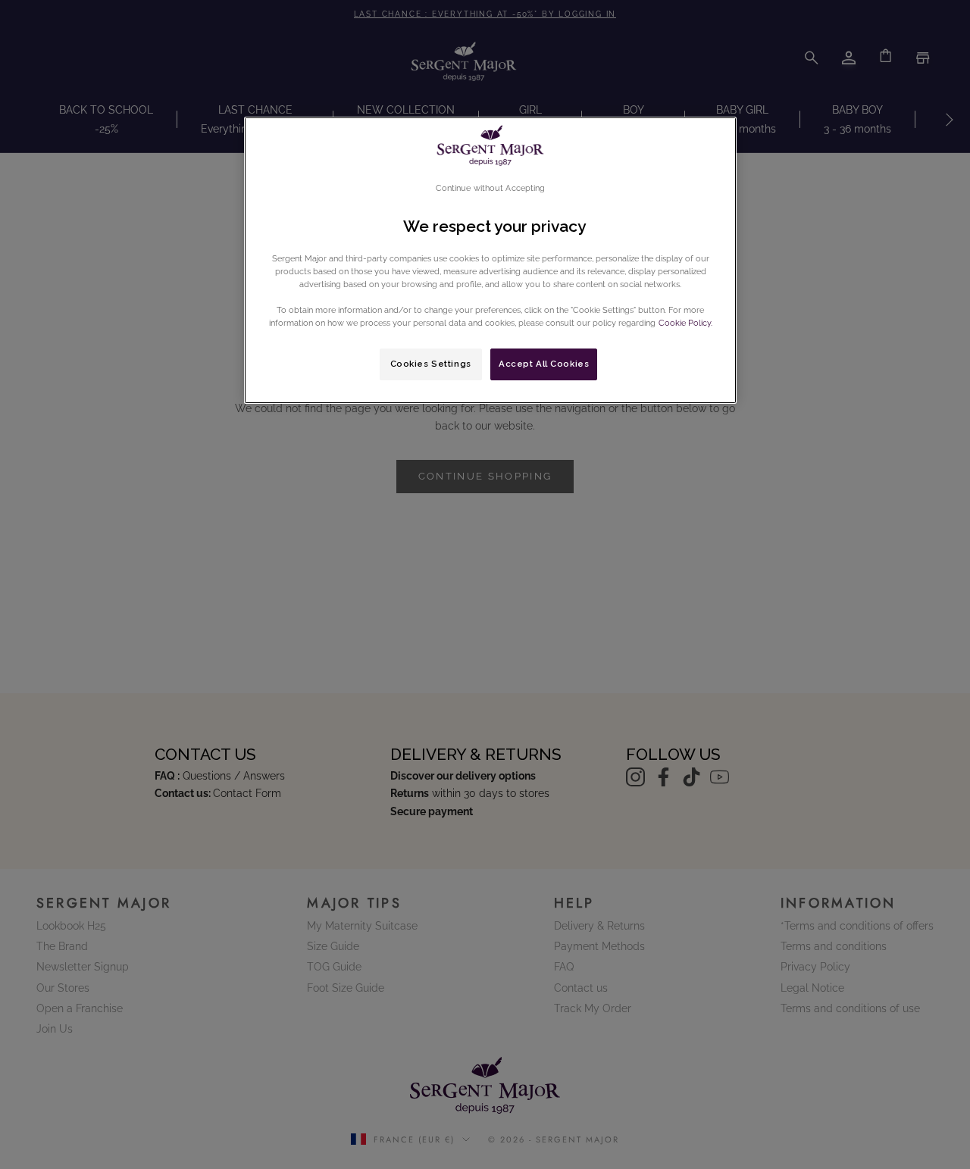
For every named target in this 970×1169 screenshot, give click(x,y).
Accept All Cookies (544, 363)
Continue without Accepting (491, 187)
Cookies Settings (430, 363)
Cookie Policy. (684, 322)
